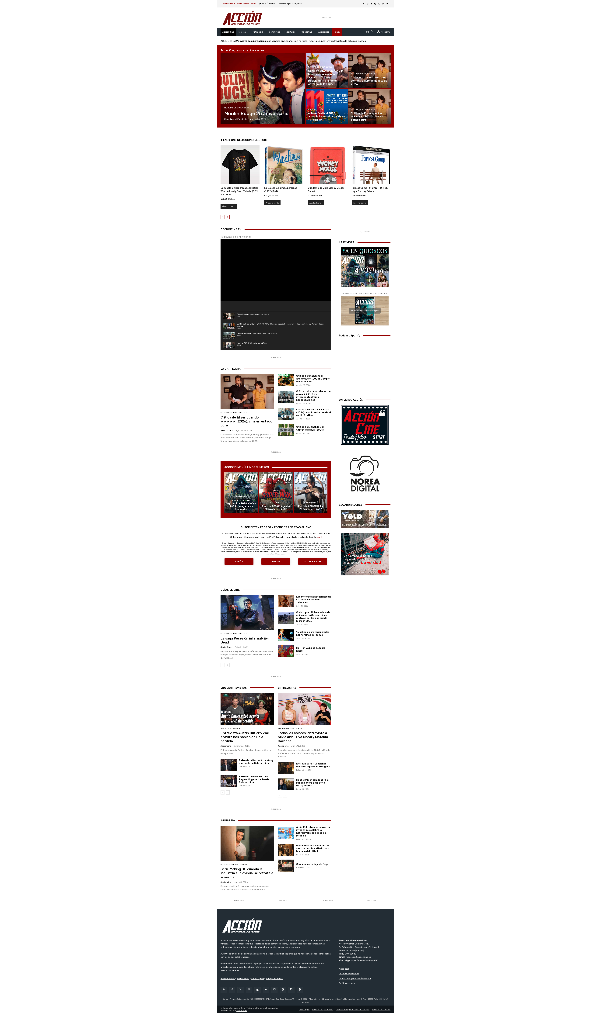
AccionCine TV (228, 978)
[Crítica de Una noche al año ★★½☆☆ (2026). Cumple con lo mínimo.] (286, 380)
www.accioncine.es (230, 970)
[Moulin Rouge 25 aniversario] (263, 88)
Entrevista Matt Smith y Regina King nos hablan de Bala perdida (254, 779)
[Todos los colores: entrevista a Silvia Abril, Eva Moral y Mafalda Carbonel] (304, 709)
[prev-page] (223, 217)
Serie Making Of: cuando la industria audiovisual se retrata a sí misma (247, 873)
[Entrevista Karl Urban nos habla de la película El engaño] (286, 768)
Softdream (241, 1010)
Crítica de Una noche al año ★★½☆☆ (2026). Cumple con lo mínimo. (313, 378)
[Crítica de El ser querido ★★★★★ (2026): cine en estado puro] (369, 106)
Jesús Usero (227, 430)
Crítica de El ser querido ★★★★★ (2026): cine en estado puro (246, 421)
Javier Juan (226, 647)
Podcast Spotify (349, 335)
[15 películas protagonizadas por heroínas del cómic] (286, 635)
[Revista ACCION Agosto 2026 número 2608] (276, 492)
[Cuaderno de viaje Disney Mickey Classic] (327, 164)
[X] (379, 4)
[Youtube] (387, 4)
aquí (319, 537)
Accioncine (226, 746)
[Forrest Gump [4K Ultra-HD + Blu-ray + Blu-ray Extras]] (371, 164)
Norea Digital (257, 978)
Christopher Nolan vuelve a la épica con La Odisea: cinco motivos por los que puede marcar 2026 (313, 616)
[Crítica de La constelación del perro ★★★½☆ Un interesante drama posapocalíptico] (286, 397)
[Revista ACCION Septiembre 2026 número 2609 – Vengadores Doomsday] (241, 492)
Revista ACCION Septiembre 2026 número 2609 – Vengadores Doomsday (241, 505)
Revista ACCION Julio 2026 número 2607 (310, 508)
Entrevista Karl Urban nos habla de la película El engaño (313, 765)
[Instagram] (367, 4)
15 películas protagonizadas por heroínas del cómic (313, 633)
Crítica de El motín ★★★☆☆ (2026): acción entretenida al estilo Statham (313, 412)
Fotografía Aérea (274, 978)
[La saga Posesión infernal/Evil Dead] (247, 612)
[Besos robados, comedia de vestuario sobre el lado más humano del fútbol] (286, 850)
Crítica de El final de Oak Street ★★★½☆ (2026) (310, 428)
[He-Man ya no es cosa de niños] (286, 651)
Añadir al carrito (228, 206)
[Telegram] (375, 4)
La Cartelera (231, 368)
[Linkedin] (371, 4)
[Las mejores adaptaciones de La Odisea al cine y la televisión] (286, 601)
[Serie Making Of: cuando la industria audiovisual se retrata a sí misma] (247, 843)
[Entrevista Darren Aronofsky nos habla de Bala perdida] (229, 765)
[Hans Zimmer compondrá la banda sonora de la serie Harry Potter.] (286, 784)
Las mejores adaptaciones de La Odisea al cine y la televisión (313, 599)
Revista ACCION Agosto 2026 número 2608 (276, 508)
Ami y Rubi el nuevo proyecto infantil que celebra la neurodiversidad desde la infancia (313, 831)
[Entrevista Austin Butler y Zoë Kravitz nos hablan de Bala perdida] (247, 709)
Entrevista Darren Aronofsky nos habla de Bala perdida (256, 762)
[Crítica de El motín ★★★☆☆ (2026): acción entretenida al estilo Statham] (286, 414)
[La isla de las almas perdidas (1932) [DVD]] (283, 164)
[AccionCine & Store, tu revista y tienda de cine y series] (242, 18)
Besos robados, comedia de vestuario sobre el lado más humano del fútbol (312, 848)
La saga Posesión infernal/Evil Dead (245, 640)
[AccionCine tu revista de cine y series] (305, 925)
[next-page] (228, 217)
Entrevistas (287, 687)
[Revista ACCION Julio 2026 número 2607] (310, 492)
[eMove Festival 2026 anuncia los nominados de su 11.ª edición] (327, 106)
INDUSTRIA (228, 820)
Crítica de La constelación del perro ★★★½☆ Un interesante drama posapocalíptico (313, 395)
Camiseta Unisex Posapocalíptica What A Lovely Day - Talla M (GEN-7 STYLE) (240, 191)
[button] (367, 32)
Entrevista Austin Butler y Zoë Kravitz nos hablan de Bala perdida (245, 737)
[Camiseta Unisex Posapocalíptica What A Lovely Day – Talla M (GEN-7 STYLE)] (240, 164)
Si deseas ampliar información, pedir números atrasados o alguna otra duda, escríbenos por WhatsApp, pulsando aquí (276, 533)
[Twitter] (240, 990)
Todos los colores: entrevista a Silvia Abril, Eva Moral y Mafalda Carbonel (303, 737)
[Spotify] (300, 990)
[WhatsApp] (383, 4)
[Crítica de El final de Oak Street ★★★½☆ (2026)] (286, 430)
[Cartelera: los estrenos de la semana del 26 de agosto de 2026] (369, 70)
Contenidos (241, 497)
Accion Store (243, 978)
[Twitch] (291, 990)
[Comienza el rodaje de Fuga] (286, 866)
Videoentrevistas (234, 687)
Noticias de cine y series (237, 108)
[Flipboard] (274, 990)
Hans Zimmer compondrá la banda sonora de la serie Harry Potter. (312, 782)
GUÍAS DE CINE (230, 589)
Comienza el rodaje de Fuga (312, 864)
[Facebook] (364, 4)
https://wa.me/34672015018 (364, 960)
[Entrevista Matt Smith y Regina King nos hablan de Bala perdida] (229, 781)
